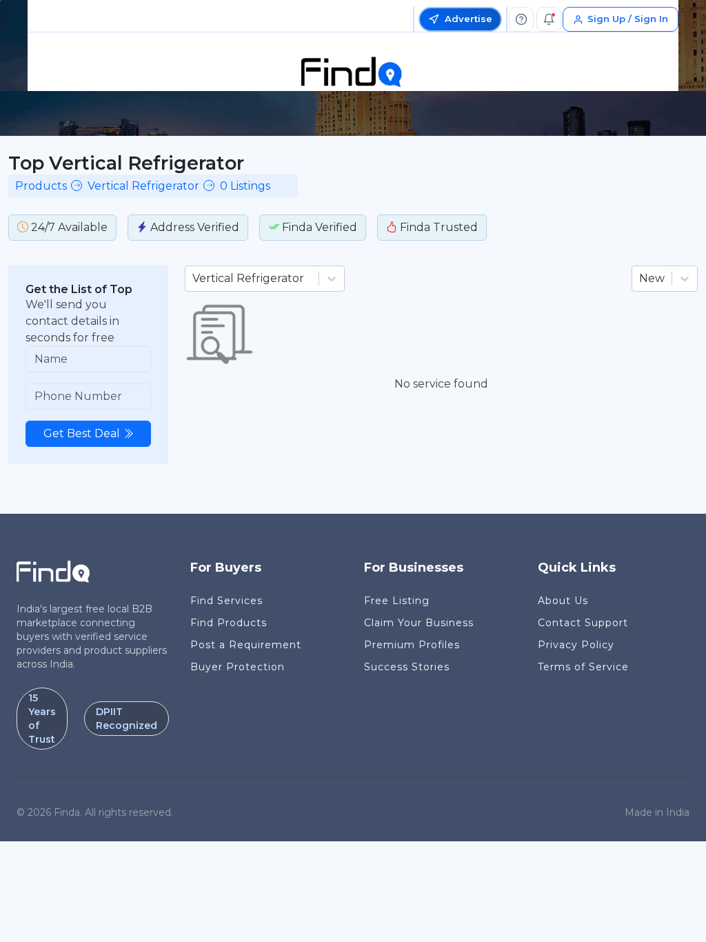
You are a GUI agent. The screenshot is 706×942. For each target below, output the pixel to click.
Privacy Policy (576, 645)
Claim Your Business (419, 623)
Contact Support (583, 623)
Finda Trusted (437, 227)
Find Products (228, 623)
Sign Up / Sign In (627, 18)
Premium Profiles (412, 645)
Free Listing (397, 600)
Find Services (226, 600)
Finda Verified (318, 227)
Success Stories (407, 667)
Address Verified (193, 227)
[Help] (521, 19)
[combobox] (193, 278)
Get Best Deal (81, 433)
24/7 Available (68, 227)
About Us (563, 600)
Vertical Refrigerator (143, 185)
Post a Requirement (245, 645)
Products (41, 185)
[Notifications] (548, 19)
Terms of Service (583, 667)
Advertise (468, 18)
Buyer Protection (237, 667)
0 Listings (245, 185)
